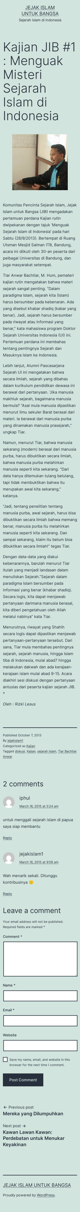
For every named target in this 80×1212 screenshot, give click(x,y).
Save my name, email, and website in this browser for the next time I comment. (40, 1062)
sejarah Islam (46, 751)
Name (9, 985)
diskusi (20, 751)
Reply (7, 838)
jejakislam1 (15, 740)
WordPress (46, 1195)
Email (8, 1010)
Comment (12, 937)
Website (10, 1035)
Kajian (30, 746)
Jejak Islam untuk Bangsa (37, 1185)
